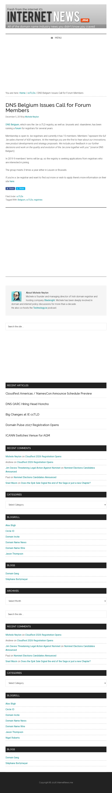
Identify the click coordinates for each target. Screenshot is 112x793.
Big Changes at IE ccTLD (22, 414)
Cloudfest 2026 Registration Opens (43, 456)
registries (38, 200)
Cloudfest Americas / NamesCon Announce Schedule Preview (49, 393)
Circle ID (10, 531)
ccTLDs (19, 196)
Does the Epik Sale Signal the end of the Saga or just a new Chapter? (56, 483)
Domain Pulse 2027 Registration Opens (32, 425)
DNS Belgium (12, 124)
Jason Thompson (14, 553)
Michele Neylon (13, 456)
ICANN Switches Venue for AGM (28, 435)
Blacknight (49, 300)
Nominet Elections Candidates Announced (35, 477)
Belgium (21, 200)
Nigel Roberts (13, 737)
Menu (58, 37)
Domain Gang (12, 573)
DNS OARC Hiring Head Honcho (27, 404)
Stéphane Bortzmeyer (17, 579)
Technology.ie (40, 307)
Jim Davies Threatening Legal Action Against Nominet (33, 467)
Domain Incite (13, 536)
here (12, 181)
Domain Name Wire (15, 548)
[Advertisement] (56, 63)
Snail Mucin (11, 483)
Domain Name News (16, 542)
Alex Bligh (11, 525)
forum (18, 128)
